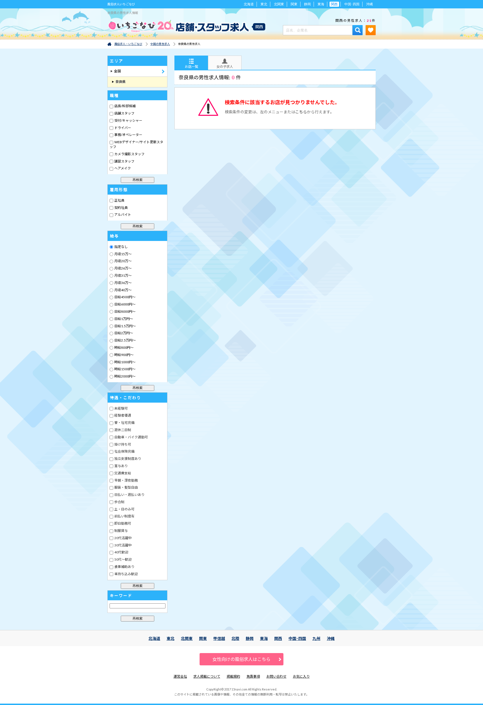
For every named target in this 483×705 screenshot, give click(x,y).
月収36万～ (123, 283)
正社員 (119, 200)
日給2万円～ (123, 333)
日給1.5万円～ (125, 326)
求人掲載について (206, 676)
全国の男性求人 (160, 43)
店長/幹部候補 (125, 106)
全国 (115, 71)
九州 (316, 638)
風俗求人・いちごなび (128, 43)
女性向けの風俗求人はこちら (241, 659)
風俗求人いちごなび (121, 4)
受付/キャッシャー (128, 120)
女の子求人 (224, 66)
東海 (321, 4)
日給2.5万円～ (125, 340)
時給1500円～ (125, 369)
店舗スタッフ (124, 113)
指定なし (121, 247)
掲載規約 (233, 676)
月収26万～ (123, 268)
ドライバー (122, 128)
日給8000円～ (125, 311)
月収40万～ (123, 290)
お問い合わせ (276, 676)
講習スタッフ (124, 161)
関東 (294, 4)
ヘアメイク (122, 168)
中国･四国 (351, 4)
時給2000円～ (125, 376)
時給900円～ (124, 355)
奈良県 (119, 82)
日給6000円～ (125, 304)
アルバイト (122, 214)
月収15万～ (123, 254)
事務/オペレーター (128, 135)
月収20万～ (123, 261)
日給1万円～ (123, 319)
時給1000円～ (125, 362)
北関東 (279, 4)
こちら (301, 111)
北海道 (249, 4)
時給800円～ (124, 347)
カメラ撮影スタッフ (129, 154)
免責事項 (253, 676)
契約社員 (121, 207)
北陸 (235, 638)
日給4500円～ (125, 297)
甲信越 (219, 638)
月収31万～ (123, 275)
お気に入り (301, 676)
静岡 (307, 4)
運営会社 (180, 676)
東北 (264, 4)
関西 (278, 638)
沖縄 (369, 4)
